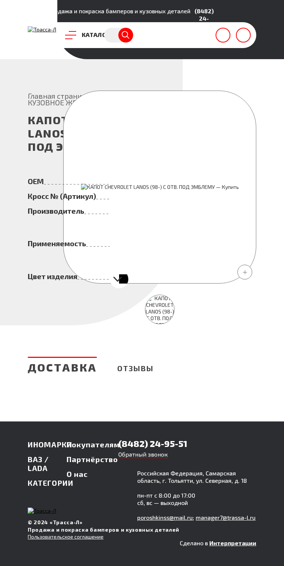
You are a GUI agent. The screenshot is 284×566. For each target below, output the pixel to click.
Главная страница (59, 95)
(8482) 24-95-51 (204, 18)
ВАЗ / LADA (38, 463)
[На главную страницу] (42, 29)
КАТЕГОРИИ (51, 482)
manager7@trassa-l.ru (226, 517)
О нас (77, 474)
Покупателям (93, 444)
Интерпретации (232, 542)
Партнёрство (92, 459)
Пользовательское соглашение (66, 536)
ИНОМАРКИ (50, 444)
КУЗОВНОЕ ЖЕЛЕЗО (61, 102)
